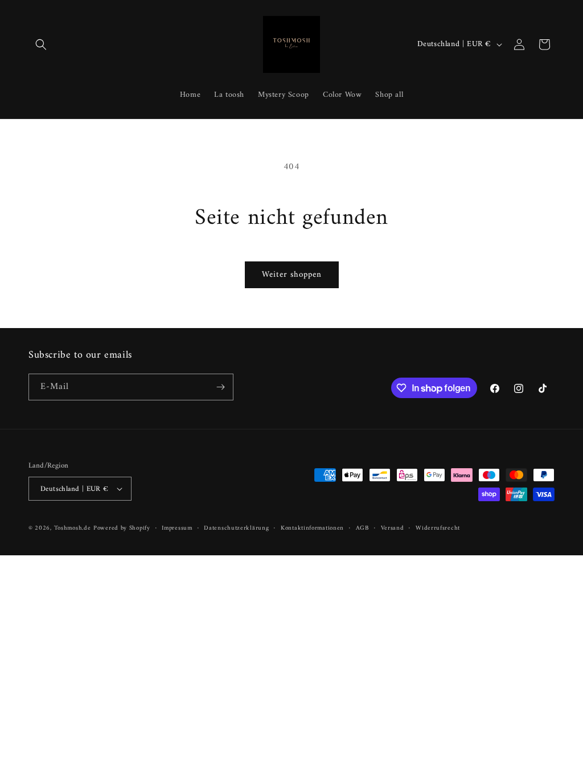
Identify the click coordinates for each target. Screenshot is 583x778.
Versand (392, 528)
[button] (41, 44)
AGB (362, 528)
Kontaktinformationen (312, 528)
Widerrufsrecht (438, 528)
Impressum (177, 528)
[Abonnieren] (220, 387)
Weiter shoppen (292, 274)
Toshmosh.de (72, 528)
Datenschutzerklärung (236, 528)
